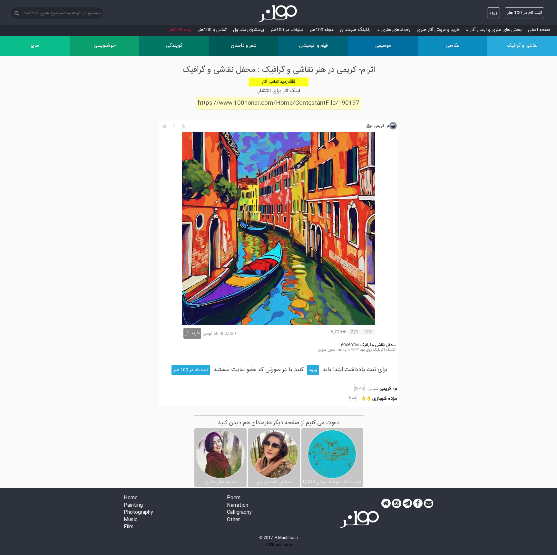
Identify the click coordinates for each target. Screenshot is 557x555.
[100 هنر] (278, 13)
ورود (493, 13)
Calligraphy (239, 512)
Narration (237, 505)
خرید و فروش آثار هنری (438, 30)
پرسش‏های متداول (248, 30)
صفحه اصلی (539, 30)
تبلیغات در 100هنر (286, 30)
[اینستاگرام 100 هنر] (396, 503)
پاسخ (359, 388)
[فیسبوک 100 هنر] (418, 503)
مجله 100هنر (322, 30)
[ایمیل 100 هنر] (428, 503)
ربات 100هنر (180, 30)
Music (130, 520)
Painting (133, 505)
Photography (138, 512)
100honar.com (278, 545)
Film (128, 527)
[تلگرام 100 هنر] (407, 503)
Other (233, 520)
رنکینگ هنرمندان (355, 30)
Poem (233, 498)
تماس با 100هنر (212, 30)
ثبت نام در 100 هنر (524, 13)
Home (131, 498)
